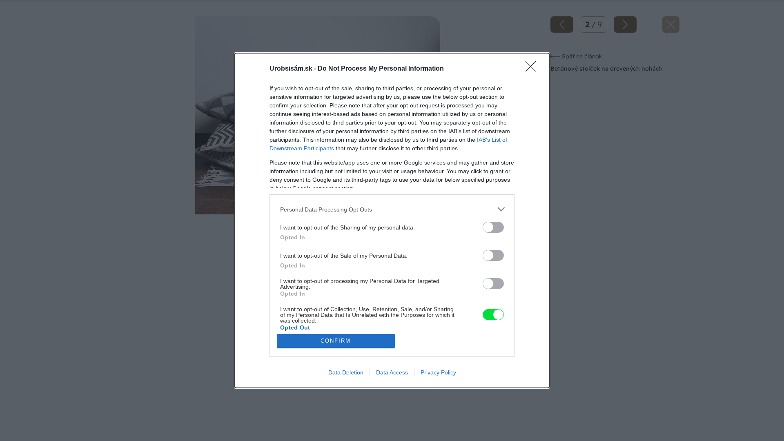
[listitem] (392, 209)
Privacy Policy (438, 372)
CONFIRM (336, 341)
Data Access (392, 372)
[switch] (493, 227)
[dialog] (392, 220)
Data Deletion (345, 372)
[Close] (533, 69)
